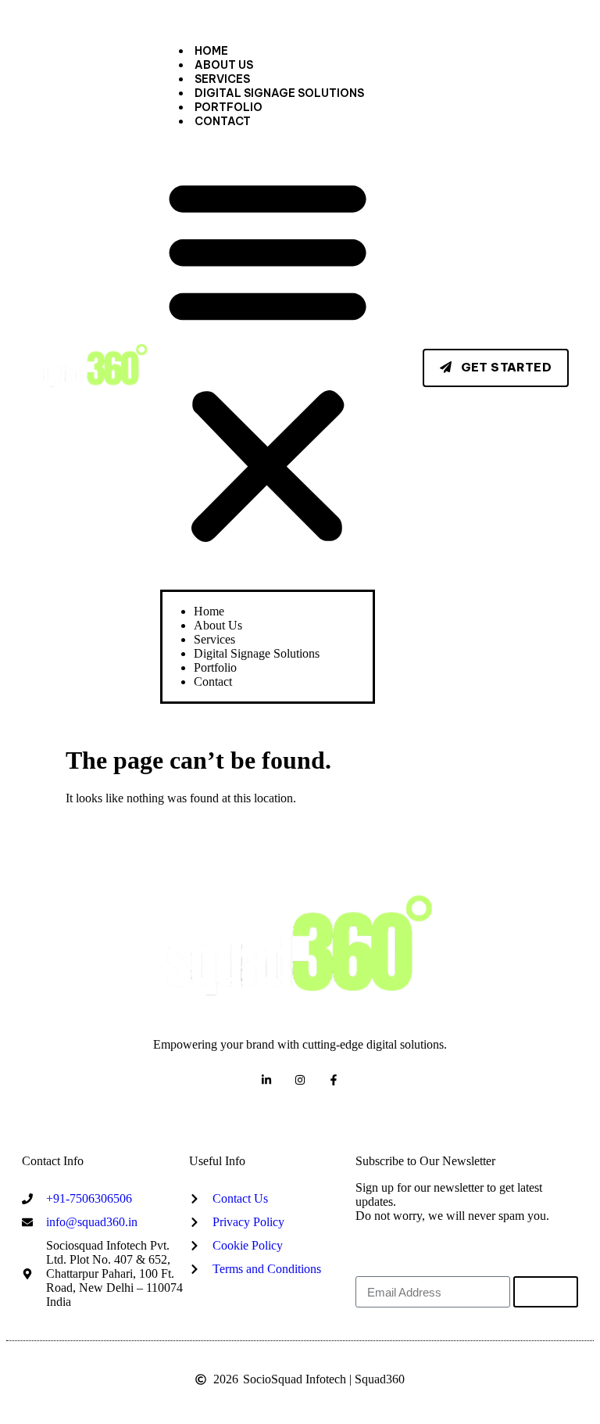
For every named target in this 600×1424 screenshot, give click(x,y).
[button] (267, 359)
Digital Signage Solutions (279, 93)
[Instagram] (300, 1079)
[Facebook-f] (333, 1079)
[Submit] (545, 1291)
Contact (223, 121)
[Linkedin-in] (267, 1079)
